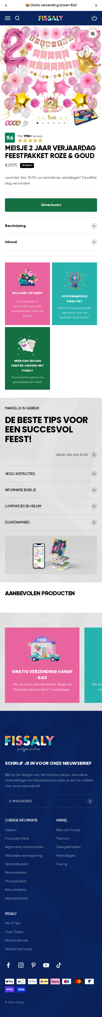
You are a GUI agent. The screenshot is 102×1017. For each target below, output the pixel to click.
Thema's (62, 838)
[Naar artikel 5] (59, 123)
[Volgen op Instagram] (21, 965)
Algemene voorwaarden (24, 847)
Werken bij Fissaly (18, 949)
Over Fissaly (14, 932)
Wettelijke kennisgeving (23, 855)
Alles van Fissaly (68, 830)
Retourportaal (16, 898)
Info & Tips (13, 923)
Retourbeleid (15, 889)
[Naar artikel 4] (53, 123)
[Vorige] (6, 5)
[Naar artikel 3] (48, 123)
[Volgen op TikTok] (58, 965)
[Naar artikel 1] (37, 123)
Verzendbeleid (16, 864)
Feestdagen (66, 855)
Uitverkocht (51, 205)
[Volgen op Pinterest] (33, 965)
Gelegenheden (68, 847)
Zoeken (10, 830)
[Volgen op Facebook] (8, 965)
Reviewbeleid (15, 872)
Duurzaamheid (17, 838)
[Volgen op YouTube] (46, 965)
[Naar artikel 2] (43, 123)
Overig (61, 864)
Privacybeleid (15, 881)
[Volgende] (96, 5)
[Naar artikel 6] (64, 123)
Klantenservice (16, 940)
